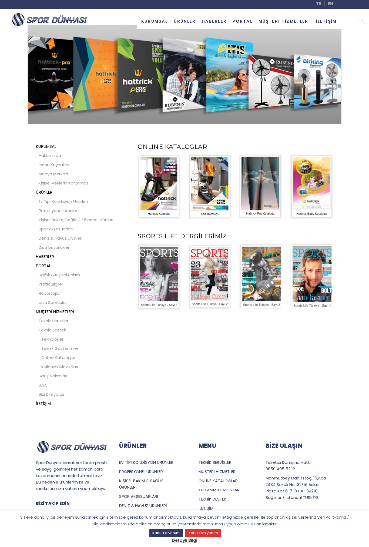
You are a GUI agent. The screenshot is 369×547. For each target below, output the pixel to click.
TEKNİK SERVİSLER (215, 462)
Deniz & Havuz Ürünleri (60, 238)
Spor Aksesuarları (56, 229)
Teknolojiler (52, 339)
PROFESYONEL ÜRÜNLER (141, 471)
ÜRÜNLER (44, 192)
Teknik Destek (52, 330)
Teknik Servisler (53, 321)
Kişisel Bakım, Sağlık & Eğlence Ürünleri (76, 220)
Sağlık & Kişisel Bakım (59, 275)
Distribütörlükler (54, 247)
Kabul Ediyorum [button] (166, 532)
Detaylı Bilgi (184, 540)
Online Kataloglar (58, 357)
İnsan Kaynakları (55, 164)
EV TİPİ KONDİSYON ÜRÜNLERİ (147, 462)
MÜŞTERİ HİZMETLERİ (55, 311)
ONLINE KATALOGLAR (218, 481)
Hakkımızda (50, 155)
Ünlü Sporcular (53, 302)
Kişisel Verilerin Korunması (64, 183)
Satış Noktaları (53, 376)
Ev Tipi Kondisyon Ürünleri (63, 201)
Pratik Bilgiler (51, 284)
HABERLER (45, 256)
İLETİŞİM (43, 403)
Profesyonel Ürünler (58, 210)
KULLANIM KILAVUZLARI (219, 490)
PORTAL (43, 266)
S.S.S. (43, 385)
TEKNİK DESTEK (212, 499)
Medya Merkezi (53, 174)
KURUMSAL (46, 146)
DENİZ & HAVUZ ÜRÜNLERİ (143, 505)
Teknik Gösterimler (59, 348)
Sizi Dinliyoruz (51, 394)
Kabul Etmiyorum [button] (203, 532)
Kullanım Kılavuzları (59, 367)
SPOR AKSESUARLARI (138, 496)
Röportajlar (50, 293)
